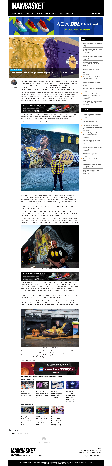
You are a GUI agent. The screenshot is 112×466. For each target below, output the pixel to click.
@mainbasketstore (35, 455)
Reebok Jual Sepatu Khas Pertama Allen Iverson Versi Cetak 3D (42, 395)
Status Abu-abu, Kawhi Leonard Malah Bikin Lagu (26, 394)
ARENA (14, 13)
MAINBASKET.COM (32, 462)
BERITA (20, 13)
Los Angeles (54, 376)
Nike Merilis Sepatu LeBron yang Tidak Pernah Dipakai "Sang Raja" (57, 395)
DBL (22, 415)
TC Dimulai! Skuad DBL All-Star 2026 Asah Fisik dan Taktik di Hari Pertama (41, 421)
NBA (24, 376)
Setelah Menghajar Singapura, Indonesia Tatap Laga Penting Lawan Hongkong (92, 63)
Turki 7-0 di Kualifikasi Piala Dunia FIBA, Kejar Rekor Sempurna (91, 77)
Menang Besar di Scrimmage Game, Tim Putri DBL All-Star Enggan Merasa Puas (27, 421)
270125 (60, 376)
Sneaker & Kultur (16, 69)
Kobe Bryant (30, 376)
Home (44, 463)
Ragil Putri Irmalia (86, 46)
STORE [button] (67, 13)
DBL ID (67, 463)
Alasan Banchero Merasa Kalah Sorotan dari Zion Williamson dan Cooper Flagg (91, 95)
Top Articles (56, 463)
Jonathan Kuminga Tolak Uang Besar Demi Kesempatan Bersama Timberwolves (92, 50)
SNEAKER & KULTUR (50, 13)
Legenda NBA (37, 376)
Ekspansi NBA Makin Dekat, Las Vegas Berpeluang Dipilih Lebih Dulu (92, 57)
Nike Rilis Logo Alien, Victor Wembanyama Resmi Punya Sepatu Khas (70, 395)
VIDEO (60, 13)
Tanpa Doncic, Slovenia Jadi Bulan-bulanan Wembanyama (92, 165)
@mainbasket (23, 455)
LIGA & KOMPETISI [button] (37, 13)
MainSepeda (62, 463)
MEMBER (95, 13)
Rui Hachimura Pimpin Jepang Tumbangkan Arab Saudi (90, 153)
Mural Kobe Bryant (45, 376)
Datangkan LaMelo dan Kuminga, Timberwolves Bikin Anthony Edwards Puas (92, 71)
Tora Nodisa (85, 80)
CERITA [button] (27, 13)
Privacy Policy (49, 463)
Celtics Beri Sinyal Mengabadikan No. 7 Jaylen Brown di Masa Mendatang (92, 101)
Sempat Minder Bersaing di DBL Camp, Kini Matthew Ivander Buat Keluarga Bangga (57, 421)
